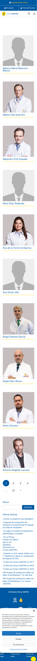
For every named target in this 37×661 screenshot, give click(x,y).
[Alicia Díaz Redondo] (18, 185)
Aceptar (18, 633)
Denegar (18, 639)
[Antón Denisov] (18, 407)
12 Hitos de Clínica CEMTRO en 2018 (18, 565)
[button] (34, 611)
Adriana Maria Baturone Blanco (15, 69)
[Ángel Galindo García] (18, 318)
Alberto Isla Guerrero (14, 114)
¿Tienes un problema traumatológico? (18, 518)
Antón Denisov (10, 425)
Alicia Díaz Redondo (13, 203)
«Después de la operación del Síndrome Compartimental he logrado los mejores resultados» (18, 525)
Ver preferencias (18, 644)
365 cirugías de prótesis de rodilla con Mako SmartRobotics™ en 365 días (18, 573)
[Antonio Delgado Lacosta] (18, 452)
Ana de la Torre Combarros (17, 248)
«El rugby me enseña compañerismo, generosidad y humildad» (18, 532)
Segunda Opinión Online (19, 2)
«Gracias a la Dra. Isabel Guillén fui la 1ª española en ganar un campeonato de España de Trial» (18, 556)
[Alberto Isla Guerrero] (18, 97)
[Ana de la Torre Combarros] (18, 230)
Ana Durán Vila (11, 292)
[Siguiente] (20, 490)
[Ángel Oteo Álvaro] (18, 363)
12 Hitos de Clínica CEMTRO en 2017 (18, 562)
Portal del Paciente (29, 8)
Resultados (10, 8)
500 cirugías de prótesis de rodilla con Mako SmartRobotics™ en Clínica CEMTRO (18, 581)
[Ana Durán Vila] (18, 274)
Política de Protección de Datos (18, 649)
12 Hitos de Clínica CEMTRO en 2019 (18, 569)
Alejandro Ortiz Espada (15, 159)
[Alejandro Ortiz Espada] (18, 141)
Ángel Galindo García (14, 336)
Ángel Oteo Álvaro (12, 381)
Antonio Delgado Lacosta (16, 470)
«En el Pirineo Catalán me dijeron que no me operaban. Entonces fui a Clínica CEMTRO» (10, 543)
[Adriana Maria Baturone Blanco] (18, 50)
